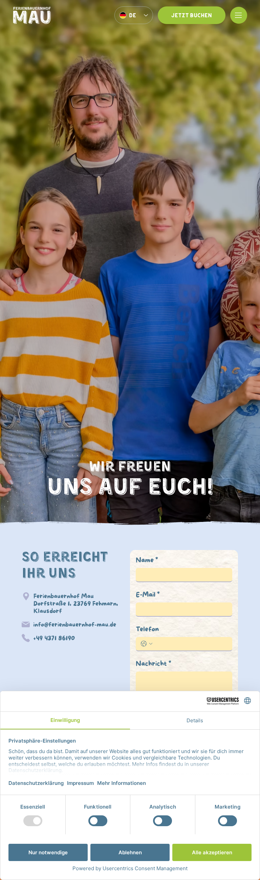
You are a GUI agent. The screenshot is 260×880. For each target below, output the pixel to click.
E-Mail (148, 595)
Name (147, 560)
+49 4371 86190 (54, 638)
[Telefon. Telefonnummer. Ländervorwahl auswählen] (146, 644)
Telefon (147, 629)
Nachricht (153, 664)
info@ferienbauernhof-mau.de (74, 625)
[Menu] (238, 15)
